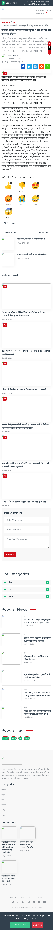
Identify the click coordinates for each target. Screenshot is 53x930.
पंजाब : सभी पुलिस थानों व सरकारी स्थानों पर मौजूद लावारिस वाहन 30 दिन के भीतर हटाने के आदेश (37, 695)
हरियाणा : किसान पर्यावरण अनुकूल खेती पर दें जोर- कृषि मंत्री (24, 501)
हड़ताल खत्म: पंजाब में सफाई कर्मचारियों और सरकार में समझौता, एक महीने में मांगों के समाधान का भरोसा (37, 714)
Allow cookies (20, 925)
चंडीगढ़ (14, 223)
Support (31, 897)
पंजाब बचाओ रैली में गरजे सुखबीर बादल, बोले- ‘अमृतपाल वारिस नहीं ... (26, 844)
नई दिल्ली (5, 738)
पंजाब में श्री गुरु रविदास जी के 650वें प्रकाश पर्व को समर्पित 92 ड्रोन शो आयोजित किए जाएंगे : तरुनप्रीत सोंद (9, 847)
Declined (37, 925)
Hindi (40, 13)
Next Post (44, 232)
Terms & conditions (17, 897)
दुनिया (3, 795)
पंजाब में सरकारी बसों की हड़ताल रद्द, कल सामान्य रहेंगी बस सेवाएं (8, 878)
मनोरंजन (4, 810)
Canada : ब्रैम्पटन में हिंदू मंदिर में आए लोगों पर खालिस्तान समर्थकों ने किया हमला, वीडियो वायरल (35, 3)
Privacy (41, 897)
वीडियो (4, 805)
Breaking (10, 3)
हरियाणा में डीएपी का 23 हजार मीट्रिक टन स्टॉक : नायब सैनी (24, 389)
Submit (10, 554)
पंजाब (10, 582)
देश (14, 22)
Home (7, 22)
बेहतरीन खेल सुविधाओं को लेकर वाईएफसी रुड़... (32, 254)
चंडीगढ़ (27, 738)
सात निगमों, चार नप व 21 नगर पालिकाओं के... (31, 239)
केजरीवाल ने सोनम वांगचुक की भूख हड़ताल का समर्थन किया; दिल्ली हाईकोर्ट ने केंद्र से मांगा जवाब (37, 622)
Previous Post (10, 232)
